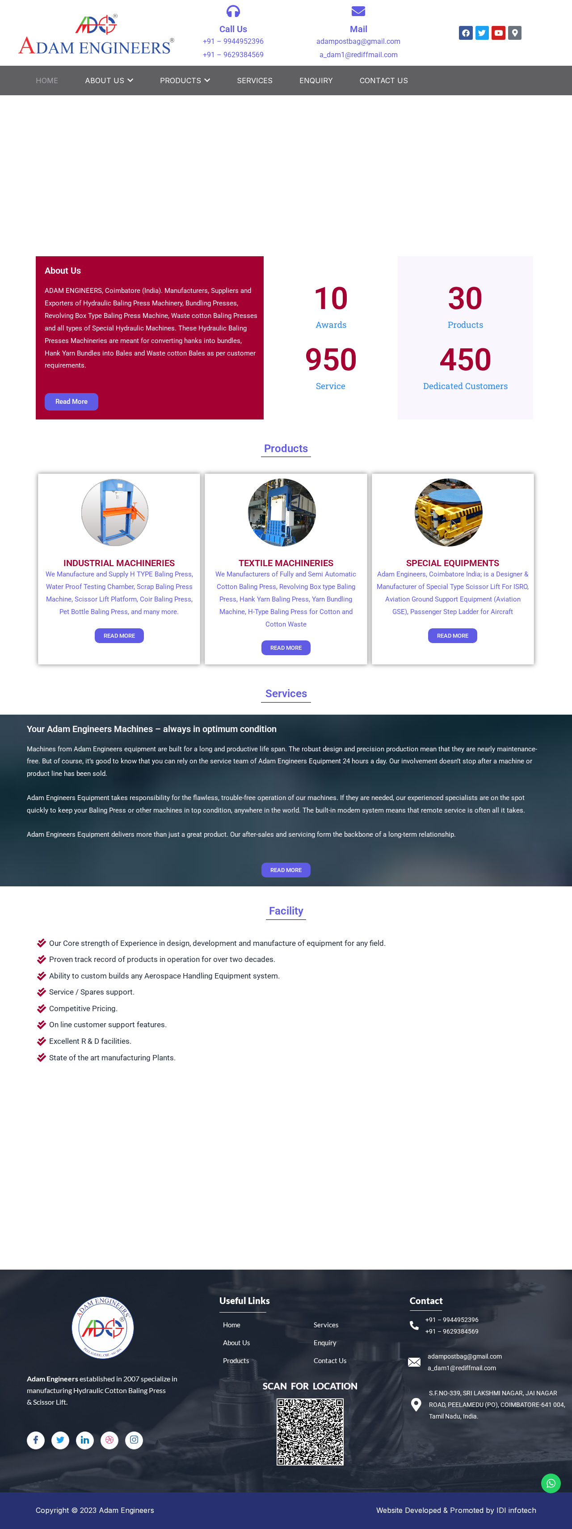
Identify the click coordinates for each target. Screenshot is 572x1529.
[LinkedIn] (85, 1440)
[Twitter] (60, 1440)
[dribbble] (109, 1440)
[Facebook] (36, 1440)
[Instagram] (134, 1440)
